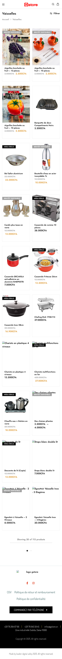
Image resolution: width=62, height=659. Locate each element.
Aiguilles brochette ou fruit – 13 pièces (14, 69)
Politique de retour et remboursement (34, 592)
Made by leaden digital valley (20, 653)
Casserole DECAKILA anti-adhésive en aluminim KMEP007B (14, 279)
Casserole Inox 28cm (14, 325)
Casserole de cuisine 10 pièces (45, 226)
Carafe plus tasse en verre (13, 226)
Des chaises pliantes (43, 421)
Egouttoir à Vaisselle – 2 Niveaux (15, 518)
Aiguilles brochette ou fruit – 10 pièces (44, 69)
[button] (31, 609)
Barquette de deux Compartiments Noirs (43, 124)
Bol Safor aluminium (13, 173)
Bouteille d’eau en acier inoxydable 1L (45, 175)
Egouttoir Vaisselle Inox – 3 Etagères (45, 518)
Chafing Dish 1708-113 (44, 317)
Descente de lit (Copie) (15, 470)
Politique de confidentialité (31, 599)
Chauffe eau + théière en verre (16, 422)
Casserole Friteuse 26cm (45, 276)
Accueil (5, 19)
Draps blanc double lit (44, 470)
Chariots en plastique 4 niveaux (15, 373)
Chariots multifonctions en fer (44, 373)
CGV (9, 592)
